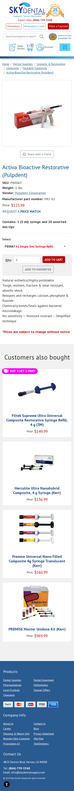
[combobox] (24, 36)
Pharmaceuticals (12, 685)
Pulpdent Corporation (30, 193)
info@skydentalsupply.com (28, 772)
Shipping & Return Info (16, 733)
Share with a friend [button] (38, 154)
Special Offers (42, 690)
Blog (36, 728)
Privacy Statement (44, 733)
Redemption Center (34, 26)
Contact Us (40, 723)
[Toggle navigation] (65, 47)
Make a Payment (58, 26)
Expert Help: (35, 20)
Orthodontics (41, 685)
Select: (6, 239)
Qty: (8, 260)
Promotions (13, 26)
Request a (21, 211)
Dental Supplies (12, 680)
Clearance (9, 695)
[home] (27, 9)
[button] (30, 47)
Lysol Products (11, 690)
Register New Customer (16, 738)
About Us (8, 723)
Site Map (39, 738)
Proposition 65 (11, 743)
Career (7, 728)
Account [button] (48, 47)
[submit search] (41, 36)
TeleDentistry (41, 743)
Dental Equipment (44, 680)
